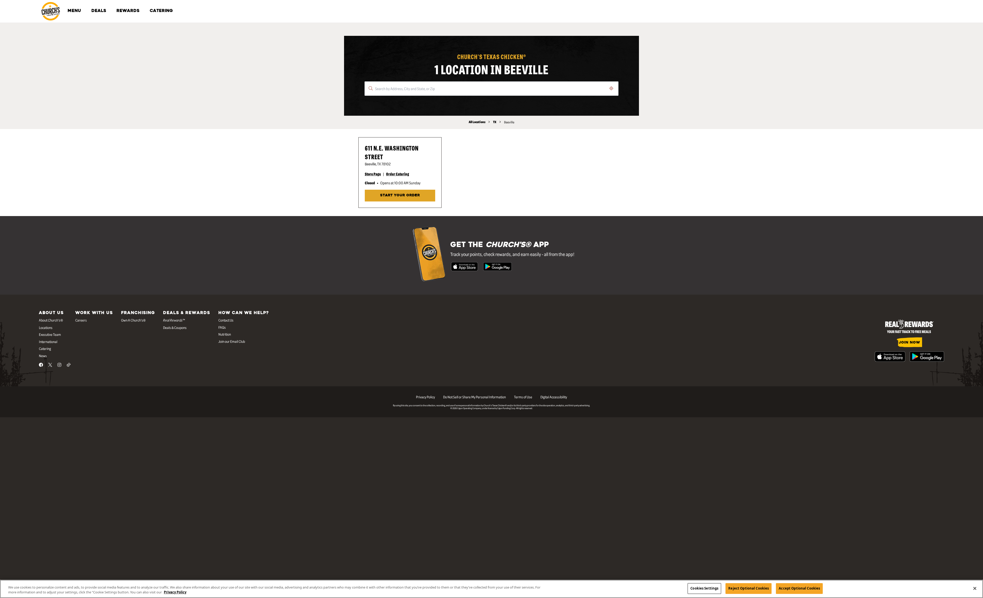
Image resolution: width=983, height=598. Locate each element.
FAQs (222, 327)
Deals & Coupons (175, 327)
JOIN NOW (909, 343)
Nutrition (224, 334)
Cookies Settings (704, 588)
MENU (74, 11)
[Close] (974, 588)
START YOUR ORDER (400, 195)
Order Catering (397, 173)
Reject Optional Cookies (748, 588)
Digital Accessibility (553, 396)
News (43, 355)
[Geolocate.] (611, 88)
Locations (45, 327)
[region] (491, 589)
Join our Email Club (231, 341)
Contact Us (225, 320)
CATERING (161, 11)
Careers (81, 320)
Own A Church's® (133, 320)
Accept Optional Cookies (799, 588)
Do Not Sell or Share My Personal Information (474, 396)
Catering (45, 348)
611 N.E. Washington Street (392, 152)
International (48, 341)
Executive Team (50, 334)
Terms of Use (523, 396)
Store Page (373, 173)
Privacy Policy (425, 396)
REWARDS (128, 11)
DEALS (98, 11)
